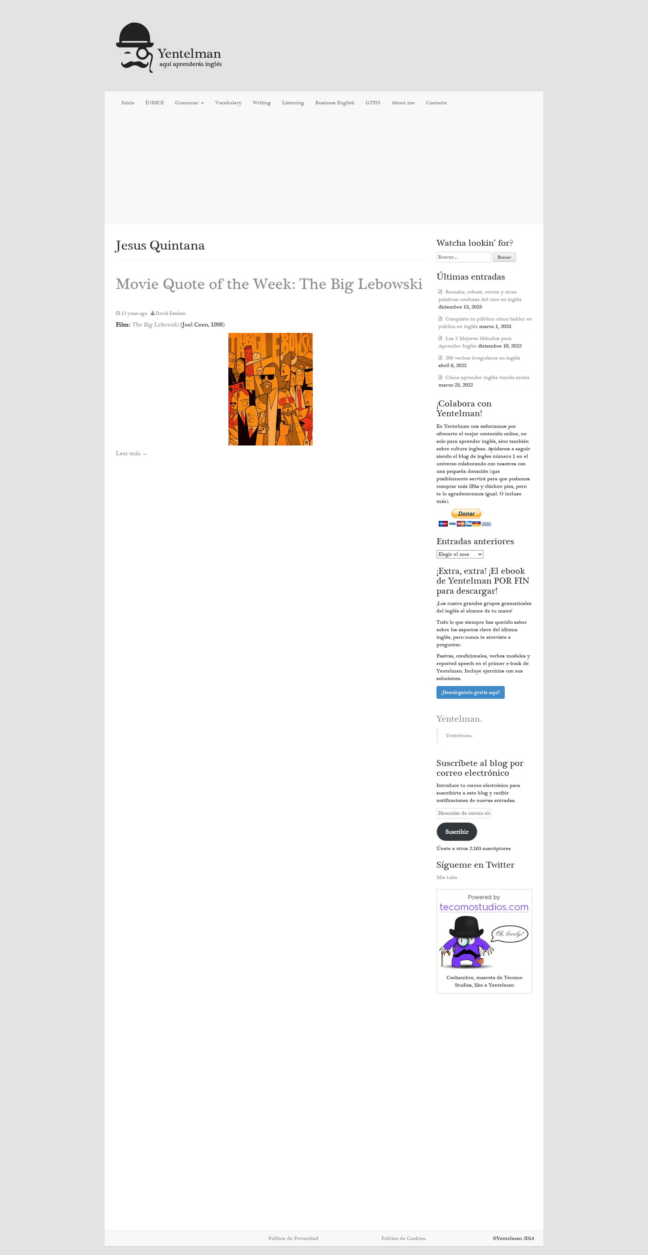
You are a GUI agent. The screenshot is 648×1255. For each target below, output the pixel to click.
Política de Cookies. (403, 1238)
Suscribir (457, 832)
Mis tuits (446, 877)
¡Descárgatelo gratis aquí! (470, 692)
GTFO (373, 102)
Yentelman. (459, 719)
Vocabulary (228, 102)
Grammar (187, 102)
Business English (334, 102)
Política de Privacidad (293, 1238)
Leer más (132, 453)
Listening (293, 102)
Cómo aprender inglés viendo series (488, 377)
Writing (262, 102)
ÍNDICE (155, 102)
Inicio (128, 102)
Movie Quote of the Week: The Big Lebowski (269, 284)
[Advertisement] (324, 168)
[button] (270, 389)
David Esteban (171, 313)
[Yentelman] (169, 47)
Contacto (436, 102)
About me (403, 102)
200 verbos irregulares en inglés (483, 358)
